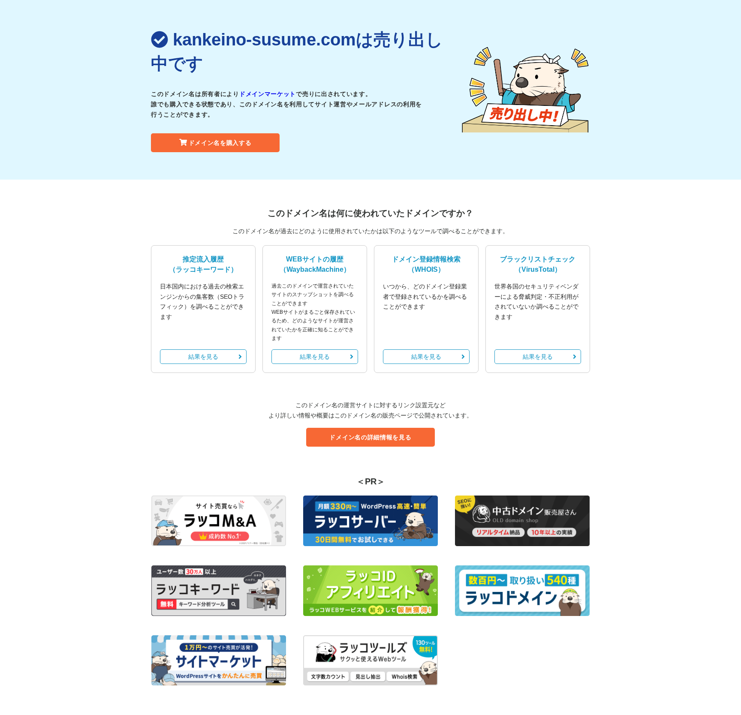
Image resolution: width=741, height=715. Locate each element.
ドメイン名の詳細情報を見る (370, 437)
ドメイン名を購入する (220, 142)
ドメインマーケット (267, 93)
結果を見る (203, 356)
